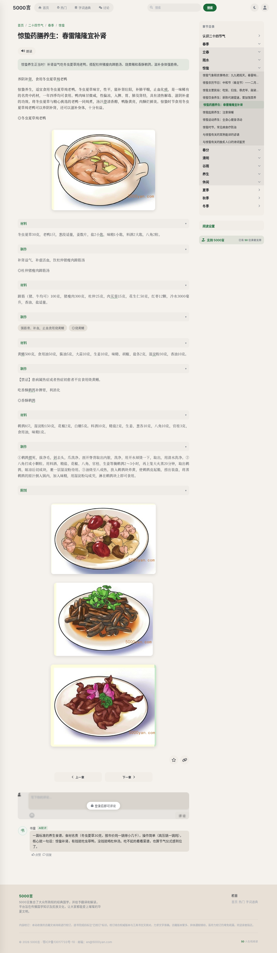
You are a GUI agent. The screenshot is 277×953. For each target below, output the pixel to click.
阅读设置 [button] (209, 226)
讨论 (106, 8)
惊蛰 (62, 25)
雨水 (206, 60)
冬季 (206, 206)
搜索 (210, 8)
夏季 (206, 190)
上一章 (80, 777)
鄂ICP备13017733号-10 (59, 942)
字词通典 (85, 8)
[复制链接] (184, 759)
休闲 (206, 182)
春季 (51, 25)
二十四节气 (35, 25)
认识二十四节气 (214, 36)
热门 (64, 8)
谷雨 (206, 166)
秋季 (206, 198)
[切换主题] (254, 7)
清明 (206, 158)
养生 (206, 174)
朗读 (29, 51)
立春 (206, 52)
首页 (46, 8)
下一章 (126, 777)
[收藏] (173, 759)
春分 (206, 150)
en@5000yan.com (99, 942)
